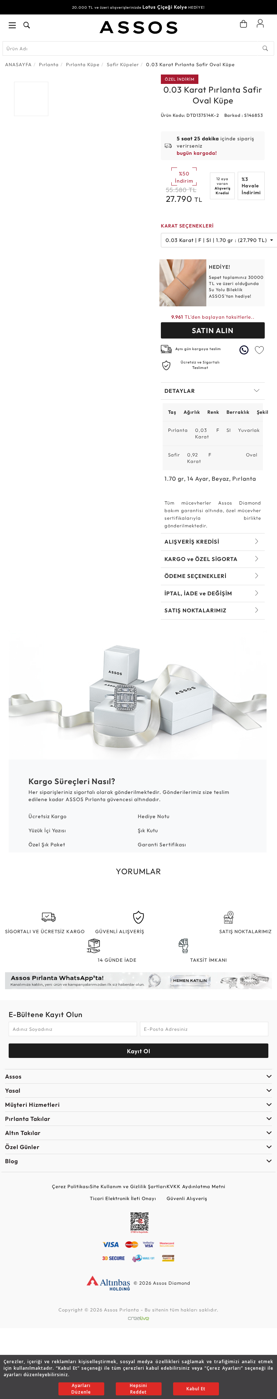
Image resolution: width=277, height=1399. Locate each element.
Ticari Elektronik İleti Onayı (123, 1198)
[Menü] (12, 25)
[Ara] (26, 25)
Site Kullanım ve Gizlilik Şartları (128, 1186)
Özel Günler (22, 1147)
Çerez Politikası (71, 1186)
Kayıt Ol (138, 1051)
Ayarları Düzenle (81, 1388)
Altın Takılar (23, 1132)
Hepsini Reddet (138, 1388)
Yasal (13, 1090)
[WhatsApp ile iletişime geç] (244, 349)
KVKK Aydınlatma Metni (196, 1186)
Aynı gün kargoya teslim (198, 348)
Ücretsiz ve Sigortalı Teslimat (200, 365)
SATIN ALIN (213, 330)
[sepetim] (243, 24)
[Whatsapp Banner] (138, 980)
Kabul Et (196, 1389)
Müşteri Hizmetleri (32, 1104)
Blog (11, 1161)
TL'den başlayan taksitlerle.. (213, 317)
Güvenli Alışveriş (187, 1198)
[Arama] (265, 48)
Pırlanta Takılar (27, 1118)
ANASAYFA (18, 64)
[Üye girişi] (260, 23)
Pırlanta (49, 64)
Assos (13, 1076)
